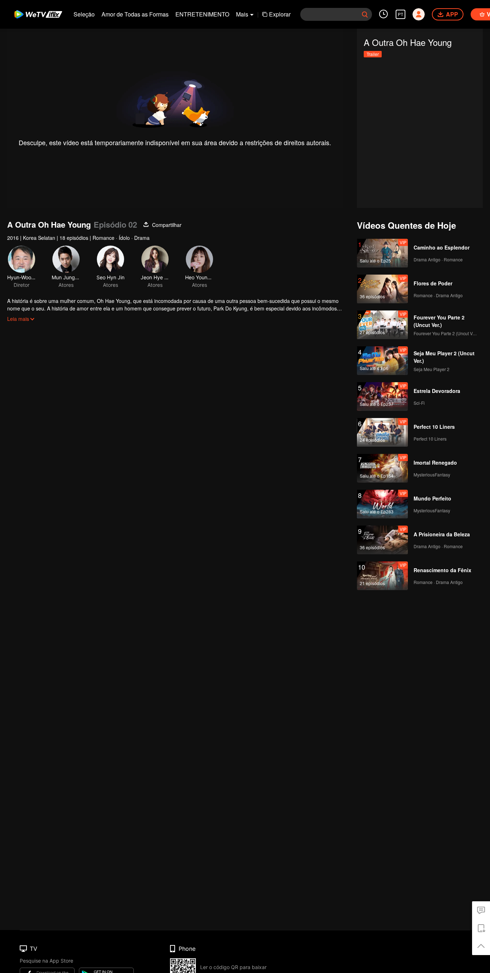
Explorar (280, 14)
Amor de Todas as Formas (135, 14)
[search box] (365, 14)
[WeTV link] (38, 14)
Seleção (84, 14)
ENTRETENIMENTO (202, 14)
